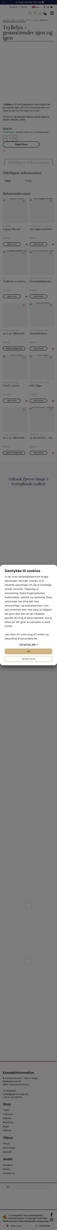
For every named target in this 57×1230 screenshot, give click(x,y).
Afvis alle (28, 658)
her (35, 638)
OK (28, 651)
